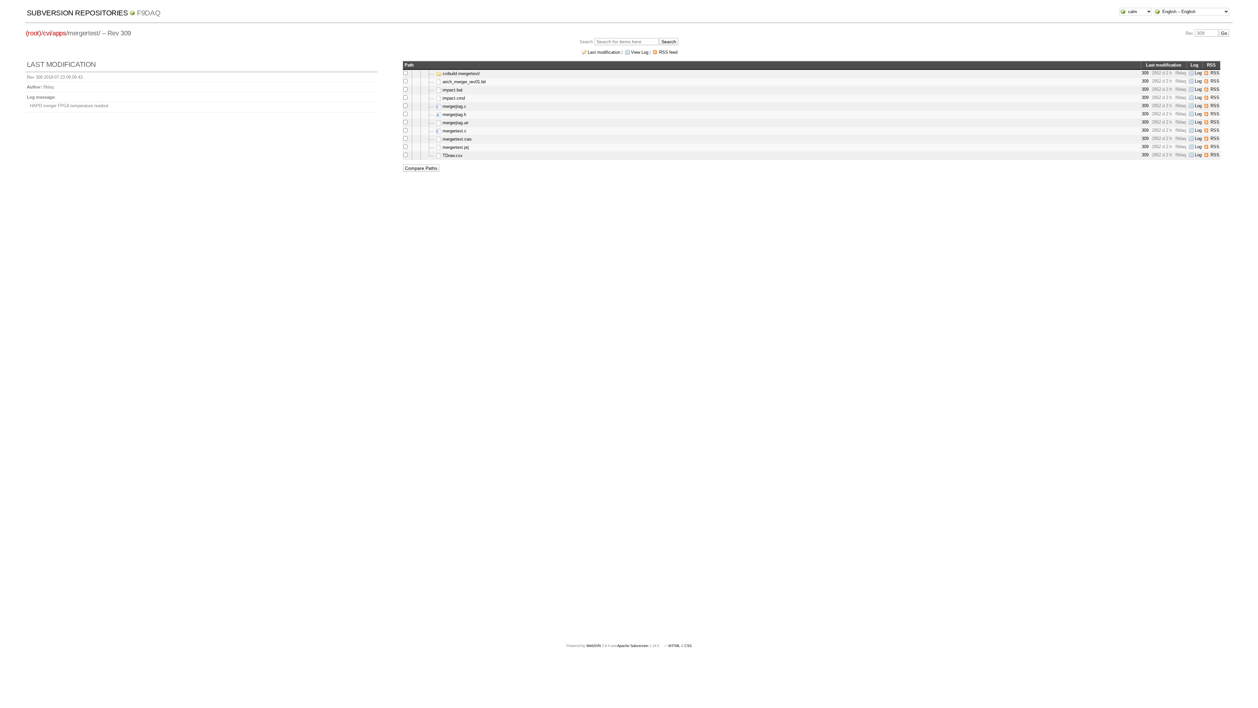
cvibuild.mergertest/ (460, 73)
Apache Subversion (632, 646)
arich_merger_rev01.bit (463, 81)
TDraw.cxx (452, 155)
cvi (46, 33)
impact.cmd (453, 98)
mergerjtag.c (453, 106)
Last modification (604, 52)
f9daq (148, 13)
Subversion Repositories (77, 13)
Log (1198, 72)
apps (59, 33)
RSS (1214, 72)
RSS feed (668, 52)
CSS (688, 646)
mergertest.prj (455, 147)
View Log (639, 52)
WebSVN (593, 646)
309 (1145, 72)
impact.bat (452, 90)
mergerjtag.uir (454, 122)
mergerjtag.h (453, 114)
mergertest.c (454, 130)
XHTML (674, 646)
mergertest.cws (456, 139)
